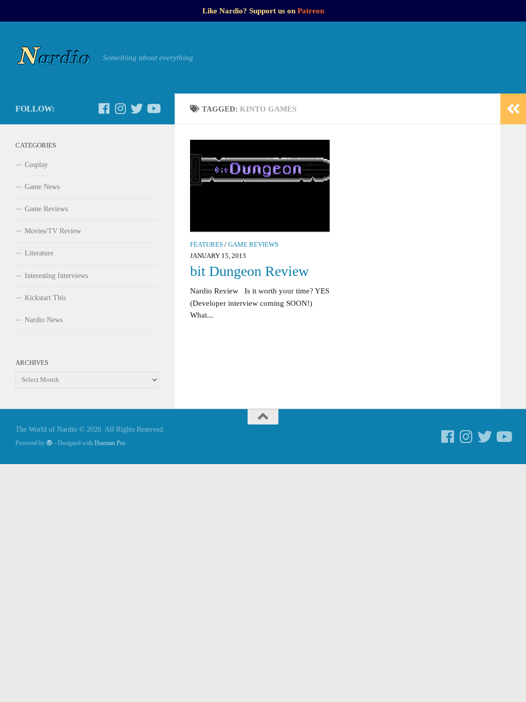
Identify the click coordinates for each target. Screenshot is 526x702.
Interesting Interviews (56, 276)
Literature (39, 253)
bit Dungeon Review (249, 271)
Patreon (310, 11)
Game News (42, 187)
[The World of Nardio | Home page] (53, 57)
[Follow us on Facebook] (104, 108)
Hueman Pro (110, 443)
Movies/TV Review (53, 231)
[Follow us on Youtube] (153, 108)
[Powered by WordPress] (49, 443)
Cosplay (36, 165)
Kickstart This (45, 298)
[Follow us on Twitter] (136, 108)
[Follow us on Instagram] (120, 108)
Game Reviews (253, 244)
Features (206, 244)
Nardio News (44, 320)
